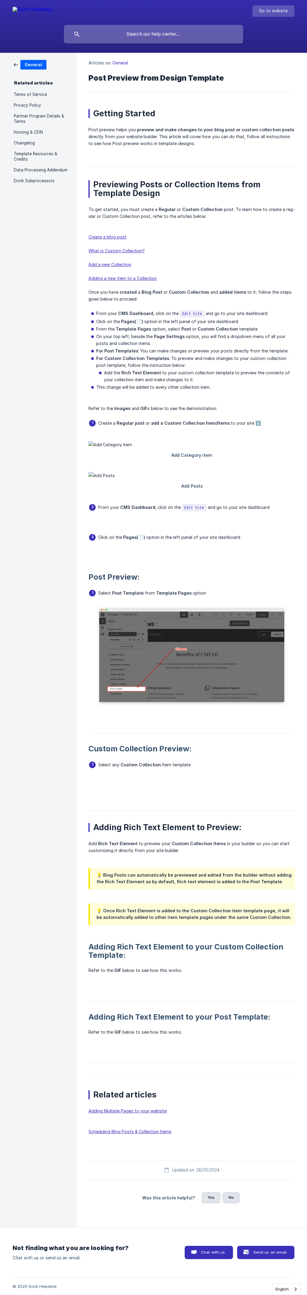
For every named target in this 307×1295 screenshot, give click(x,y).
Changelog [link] (24, 143)
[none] (32, 10)
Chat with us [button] (213, 1252)
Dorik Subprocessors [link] (34, 180)
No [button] (231, 1197)
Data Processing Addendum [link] (40, 170)
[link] (30, 64)
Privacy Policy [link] (27, 105)
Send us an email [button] (270, 1252)
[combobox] (286, 1289)
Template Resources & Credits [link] (35, 156)
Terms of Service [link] (30, 94)
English (282, 1289)
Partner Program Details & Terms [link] (39, 119)
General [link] (120, 62)
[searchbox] (153, 34)
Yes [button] (211, 1197)
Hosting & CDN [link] (28, 132)
